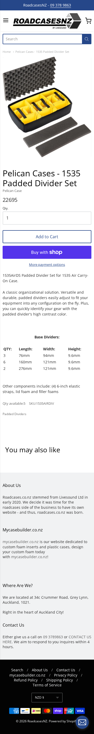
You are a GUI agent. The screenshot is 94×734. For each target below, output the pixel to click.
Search (17, 669)
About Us (40, 669)
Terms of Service (47, 685)
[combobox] (42, 39)
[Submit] (86, 39)
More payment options (47, 264)
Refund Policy (26, 680)
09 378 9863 (60, 5)
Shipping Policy (59, 680)
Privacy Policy (65, 675)
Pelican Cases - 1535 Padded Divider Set (42, 52)
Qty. (5, 208)
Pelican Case (12, 190)
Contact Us (65, 669)
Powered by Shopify (63, 721)
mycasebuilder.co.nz (21, 541)
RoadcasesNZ (37, 721)
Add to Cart (47, 237)
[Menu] (6, 20)
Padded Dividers (14, 414)
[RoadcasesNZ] (47, 21)
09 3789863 (53, 636)
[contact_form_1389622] (82, 722)
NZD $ (39, 697)
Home (7, 52)
